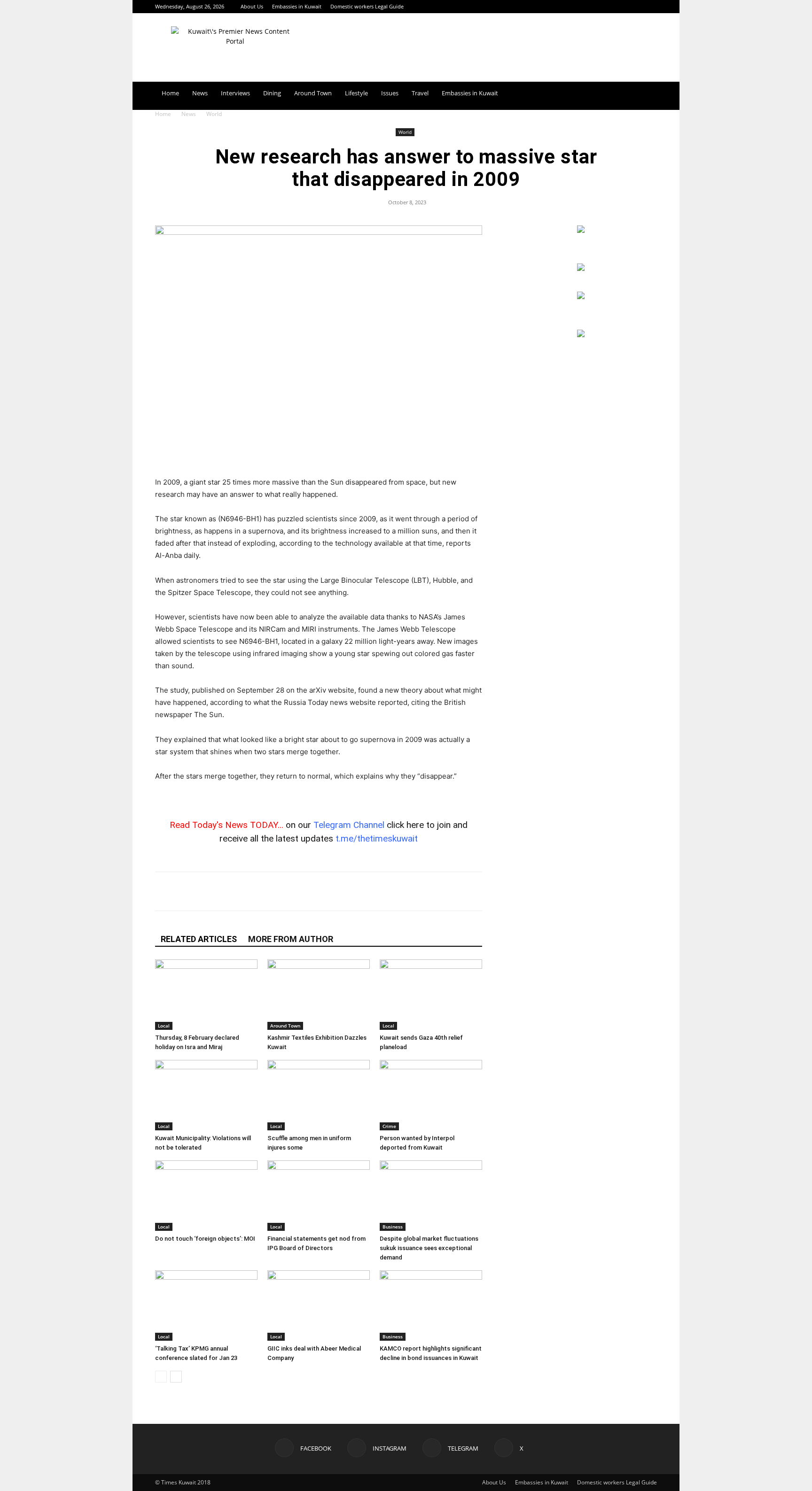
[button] (645, 93)
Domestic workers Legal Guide (367, 6)
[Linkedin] (329, 891)
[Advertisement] (319, 452)
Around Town (313, 93)
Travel (420, 93)
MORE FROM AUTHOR (290, 939)
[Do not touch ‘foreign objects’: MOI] (206, 1195)
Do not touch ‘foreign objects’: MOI (205, 1238)
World (405, 132)
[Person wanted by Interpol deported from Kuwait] (431, 1095)
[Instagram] (619, 6)
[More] (395, 891)
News (200, 93)
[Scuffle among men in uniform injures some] (318, 1095)
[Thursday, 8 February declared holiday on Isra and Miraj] (206, 994)
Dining (272, 93)
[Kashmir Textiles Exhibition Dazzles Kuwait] (318, 994)
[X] (650, 6)
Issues (389, 93)
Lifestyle (356, 93)
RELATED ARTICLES (199, 939)
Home (170, 93)
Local (164, 1025)
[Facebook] (603, 6)
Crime (389, 1126)
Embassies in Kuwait (296, 6)
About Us (252, 6)
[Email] (307, 891)
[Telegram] (634, 6)
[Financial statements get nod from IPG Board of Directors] (318, 1195)
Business (393, 1226)
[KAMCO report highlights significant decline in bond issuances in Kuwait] (431, 1305)
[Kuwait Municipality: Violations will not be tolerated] (206, 1095)
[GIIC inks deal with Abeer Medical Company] (318, 1305)
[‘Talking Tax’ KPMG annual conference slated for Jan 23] (206, 1305)
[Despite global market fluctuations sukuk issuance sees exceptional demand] (431, 1195)
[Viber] (286, 891)
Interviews (235, 93)
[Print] (351, 891)
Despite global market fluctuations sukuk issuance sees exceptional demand (429, 1248)
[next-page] (176, 1377)
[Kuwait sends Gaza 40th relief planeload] (431, 994)
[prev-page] (161, 1377)
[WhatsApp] (264, 891)
